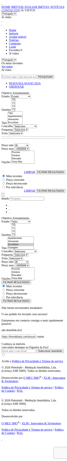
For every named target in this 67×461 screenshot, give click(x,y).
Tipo (4, 122)
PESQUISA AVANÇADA (25, 83)
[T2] (13, 106)
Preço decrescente (16, 183)
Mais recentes (14, 176)
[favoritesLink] (1, 20)
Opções (5, 162)
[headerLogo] (1, 3)
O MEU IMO (31, 377)
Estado (5, 96)
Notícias (57, 7)
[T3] (13, 109)
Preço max (7, 148)
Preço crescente (15, 179)
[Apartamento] (15, 116)
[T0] (13, 100)
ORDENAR (16, 86)
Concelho (7, 126)
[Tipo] (15, 113)
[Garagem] (21, 247)
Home (5, 7)
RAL (20, 390)
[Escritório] (15, 122)
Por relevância (14, 187)
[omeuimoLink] (1, 397)
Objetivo (6, 93)
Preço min (7, 145)
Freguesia (7, 129)
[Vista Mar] (22, 161)
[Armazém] (15, 119)
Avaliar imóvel (37, 7)
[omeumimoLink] (1, 439)
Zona (4, 133)
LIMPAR (29, 172)
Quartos (6, 109)
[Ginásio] (22, 155)
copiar (40, 336)
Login (12, 46)
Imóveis (17, 7)
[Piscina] (22, 152)
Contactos (10, 10)
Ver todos (7, 66)
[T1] (13, 103)
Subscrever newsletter (50, 351)
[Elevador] (22, 158)
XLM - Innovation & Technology (41, 423)
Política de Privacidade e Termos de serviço (37, 361)
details (5, 198)
